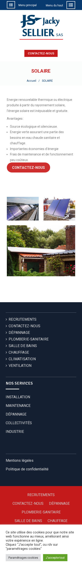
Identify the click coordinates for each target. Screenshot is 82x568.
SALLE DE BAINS (23, 346)
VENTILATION (20, 365)
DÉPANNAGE (19, 332)
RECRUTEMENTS (22, 319)
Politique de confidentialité (27, 469)
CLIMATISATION (22, 359)
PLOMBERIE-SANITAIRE (29, 339)
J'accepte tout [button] (55, 557)
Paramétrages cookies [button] (23, 557)
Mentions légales (19, 460)
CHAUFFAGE (19, 352)
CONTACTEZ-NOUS (41, 53)
